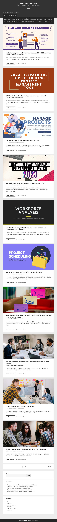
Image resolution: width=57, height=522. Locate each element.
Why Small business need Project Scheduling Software (28, 257)
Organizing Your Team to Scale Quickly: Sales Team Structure (28, 434)
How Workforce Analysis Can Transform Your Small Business (28, 212)
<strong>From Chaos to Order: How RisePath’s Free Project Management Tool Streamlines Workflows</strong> (28, 300)
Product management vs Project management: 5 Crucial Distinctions (28, 37)
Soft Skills (9, 506)
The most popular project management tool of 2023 (28, 125)
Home (4, 12)
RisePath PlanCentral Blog (28, 3)
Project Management (11, 505)
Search (7, 473)
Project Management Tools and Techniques (28, 391)
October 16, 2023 (12, 365)
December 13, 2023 (13, 54)
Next (49, 466)
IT (7, 501)
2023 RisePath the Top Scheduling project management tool (28, 80)
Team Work (9, 510)
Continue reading (10, 64)
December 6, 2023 (13, 97)
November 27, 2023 (13, 274)
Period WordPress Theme (24, 520)
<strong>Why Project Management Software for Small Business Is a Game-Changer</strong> (28, 346)
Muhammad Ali (21, 54)
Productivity (9, 503)
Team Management (11, 508)
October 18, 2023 (12, 318)
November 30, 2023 (13, 184)
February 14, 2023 (12, 408)
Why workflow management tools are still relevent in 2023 (28, 168)
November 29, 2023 (13, 229)
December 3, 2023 (13, 142)
